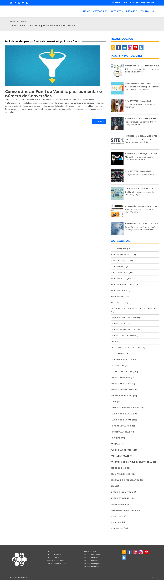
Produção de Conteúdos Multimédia (131, 462)
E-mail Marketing (49, 99)
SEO (149, 83)
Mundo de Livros (91, 557)
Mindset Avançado (121, 432)
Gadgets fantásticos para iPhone (139, 174)
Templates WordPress (123, 510)
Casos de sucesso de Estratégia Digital (134, 309)
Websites (152, 136)
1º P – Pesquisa (119, 248)
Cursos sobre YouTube (123, 336)
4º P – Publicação (120, 267)
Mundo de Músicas (92, 554)
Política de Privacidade (56, 563)
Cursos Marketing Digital (140, 189)
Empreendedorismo (121, 360)
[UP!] (153, 577)
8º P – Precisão (119, 291)
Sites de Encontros (122, 492)
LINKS (113, 402)
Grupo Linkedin (53, 557)
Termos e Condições (55, 560)
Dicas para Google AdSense (126, 348)
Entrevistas (117, 366)
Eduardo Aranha (34, 99)
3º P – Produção (119, 261)
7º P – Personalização (123, 285)
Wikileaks (116, 522)
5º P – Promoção (119, 273)
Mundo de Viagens (92, 563)
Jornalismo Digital (122, 396)
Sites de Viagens (120, 498)
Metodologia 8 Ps (121, 426)
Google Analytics (121, 384)
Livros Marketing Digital (125, 408)
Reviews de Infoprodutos (125, 480)
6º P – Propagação (121, 279)
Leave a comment (89, 99)
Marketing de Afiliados (124, 414)
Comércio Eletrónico (123, 318)
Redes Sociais (118, 468)
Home (13, 21)
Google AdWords (120, 378)
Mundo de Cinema (92, 560)
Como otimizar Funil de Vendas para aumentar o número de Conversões (53, 93)
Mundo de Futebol (92, 566)
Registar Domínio (120, 474)
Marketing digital (75, 99)
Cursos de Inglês (120, 324)
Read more (99, 122)
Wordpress (117, 528)
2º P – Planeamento (121, 255)
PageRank (116, 444)
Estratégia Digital (62, 99)
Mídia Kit (50, 551)
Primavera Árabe (120, 456)
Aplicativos (132, 101)
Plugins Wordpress (122, 450)
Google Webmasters (122, 390)
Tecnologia (144, 206)
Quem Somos (90, 551)
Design (114, 342)
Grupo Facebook (54, 554)
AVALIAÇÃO (131, 66)
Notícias (115, 438)
